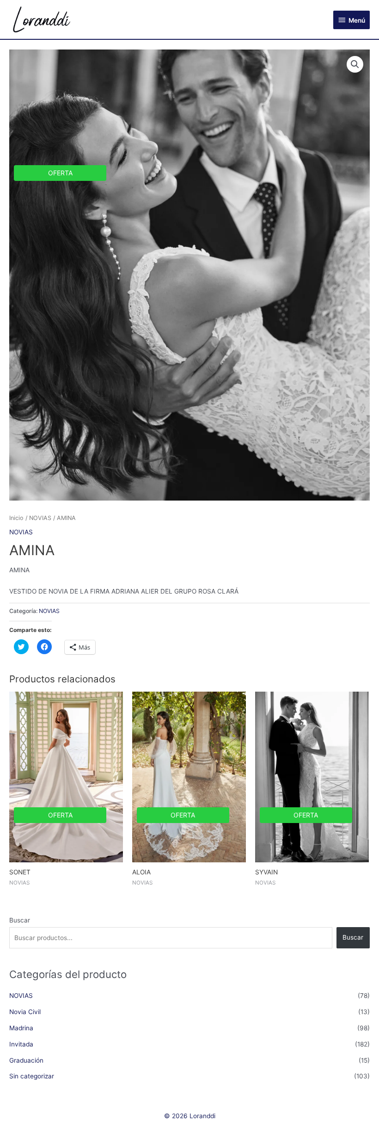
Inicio (16, 517)
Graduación (26, 1060)
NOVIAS (40, 517)
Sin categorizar (31, 1076)
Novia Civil (25, 1011)
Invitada (21, 1044)
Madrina (21, 1028)
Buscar (19, 920)
